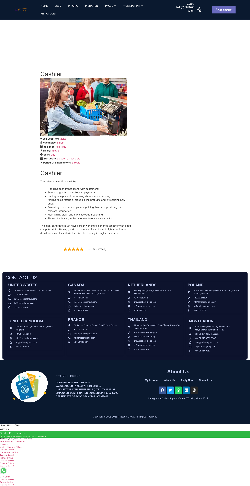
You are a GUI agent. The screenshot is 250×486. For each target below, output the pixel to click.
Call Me (190, 4)
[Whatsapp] (178, 390)
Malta (63, 138)
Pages (109, 6)
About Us (169, 380)
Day (53, 154)
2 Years (76, 162)
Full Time (61, 146)
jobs (58, 6)
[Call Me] (199, 9)
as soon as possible (68, 158)
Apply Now (187, 380)
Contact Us (205, 380)
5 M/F (60, 142)
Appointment (224, 10)
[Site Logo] (21, 12)
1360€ (55, 150)
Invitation (91, 6)
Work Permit (131, 6)
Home (44, 6)
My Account (48, 13)
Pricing (73, 6)
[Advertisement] (125, 41)
